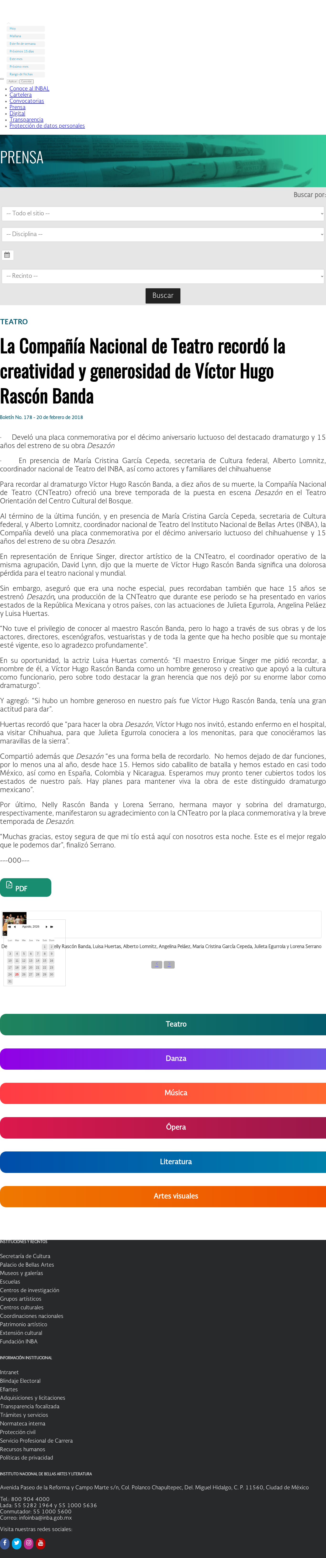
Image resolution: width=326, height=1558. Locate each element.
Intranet (9, 1372)
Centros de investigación (29, 1290)
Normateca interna (22, 1424)
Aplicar (13, 81)
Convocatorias (27, 101)
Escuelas (10, 1282)
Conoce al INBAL (29, 89)
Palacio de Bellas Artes (27, 1265)
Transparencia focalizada (29, 1406)
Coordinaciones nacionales (31, 1316)
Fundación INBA (19, 1342)
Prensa (18, 107)
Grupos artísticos (21, 1299)
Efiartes (9, 1390)
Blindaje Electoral (20, 1381)
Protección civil (18, 1432)
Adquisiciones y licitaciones (32, 1398)
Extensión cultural (21, 1333)
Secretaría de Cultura (25, 1256)
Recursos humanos (22, 1449)
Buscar (163, 296)
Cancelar (26, 81)
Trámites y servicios (24, 1415)
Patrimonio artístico (23, 1324)
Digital (17, 113)
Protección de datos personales (47, 126)
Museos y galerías (21, 1273)
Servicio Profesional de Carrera (36, 1441)
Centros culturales (22, 1307)
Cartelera (21, 95)
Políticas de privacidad (26, 1458)
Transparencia (26, 120)
